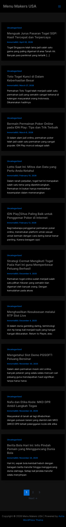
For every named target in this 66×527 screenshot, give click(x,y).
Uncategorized (14, 28)
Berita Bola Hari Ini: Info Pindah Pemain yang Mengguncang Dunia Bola (31, 449)
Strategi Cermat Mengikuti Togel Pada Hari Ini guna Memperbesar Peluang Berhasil (30, 264)
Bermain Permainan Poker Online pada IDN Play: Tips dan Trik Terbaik (32, 125)
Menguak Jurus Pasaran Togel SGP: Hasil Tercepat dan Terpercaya (32, 35)
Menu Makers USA (19, 6)
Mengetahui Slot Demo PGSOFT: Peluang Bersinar (30, 357)
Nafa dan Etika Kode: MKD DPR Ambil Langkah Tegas (28, 404)
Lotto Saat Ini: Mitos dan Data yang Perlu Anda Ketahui (31, 168)
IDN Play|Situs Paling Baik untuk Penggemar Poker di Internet (29, 215)
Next (33, 498)
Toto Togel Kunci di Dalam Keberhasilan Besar (25, 78)
